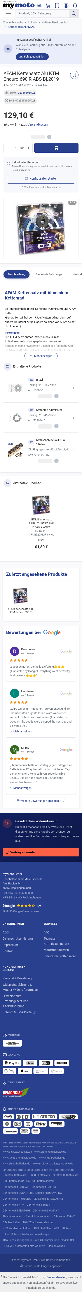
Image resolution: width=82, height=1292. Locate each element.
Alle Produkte (14, 22)
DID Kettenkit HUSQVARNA (46, 1192)
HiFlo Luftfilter (42, 1228)
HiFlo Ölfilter (10, 1234)
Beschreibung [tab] (16, 274)
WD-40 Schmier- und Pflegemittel (54, 1240)
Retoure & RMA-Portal (18, 1012)
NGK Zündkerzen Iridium (17, 1228)
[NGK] (7, 1123)
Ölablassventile (56, 1246)
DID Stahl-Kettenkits (14, 1175)
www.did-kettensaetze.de (17, 1151)
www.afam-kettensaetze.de (50, 1151)
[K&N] (68, 1116)
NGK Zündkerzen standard (38, 1222)
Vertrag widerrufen (23, 852)
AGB (6, 932)
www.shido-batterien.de (16, 1163)
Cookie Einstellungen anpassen (43, 1266)
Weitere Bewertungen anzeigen (42, 800)
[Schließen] (73, 6)
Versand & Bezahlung (17, 978)
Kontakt (8, 951)
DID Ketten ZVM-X (64, 1216)
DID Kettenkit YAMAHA (46, 1210)
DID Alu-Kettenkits (39, 1175)
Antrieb (32, 22)
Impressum (10, 945)
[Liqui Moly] (17, 1123)
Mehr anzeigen (22, 731)
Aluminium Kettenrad (38, 1216)
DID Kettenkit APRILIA (17, 1181)
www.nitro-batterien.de (52, 1157)
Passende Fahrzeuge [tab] (49, 274)
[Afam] (8, 1116)
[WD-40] (35, 1131)
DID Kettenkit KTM (13, 1204)
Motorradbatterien (56, 950)
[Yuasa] (28, 1123)
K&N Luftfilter (61, 1228)
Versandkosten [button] (38, 124)
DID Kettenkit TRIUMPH (16, 1210)
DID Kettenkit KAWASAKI (48, 1198)
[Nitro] (40, 1123)
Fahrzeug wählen (34, 56)
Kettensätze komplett (55, 22)
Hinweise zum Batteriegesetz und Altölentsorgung (15, 1001)
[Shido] (57, 1123)
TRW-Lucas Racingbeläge (17, 1240)
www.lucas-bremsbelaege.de (19, 1157)
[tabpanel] (41, 377)
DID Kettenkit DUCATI (15, 1192)
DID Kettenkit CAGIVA (15, 1187)
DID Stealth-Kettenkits (65, 1175)
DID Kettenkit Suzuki (39, 1204)
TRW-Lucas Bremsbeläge (34, 1234)
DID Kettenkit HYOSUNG (17, 1198)
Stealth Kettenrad (13, 1216)
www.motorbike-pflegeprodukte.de (53, 1163)
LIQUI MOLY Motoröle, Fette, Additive (24, 1246)
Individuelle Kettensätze (60, 956)
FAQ (46, 932)
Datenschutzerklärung (18, 938)
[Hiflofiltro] (44, 1116)
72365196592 (26, 92)
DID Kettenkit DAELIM (43, 1187)
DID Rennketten (12, 1222)
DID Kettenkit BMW (43, 1181)
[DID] (23, 1116)
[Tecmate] (10, 1131)
